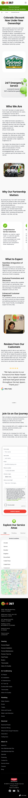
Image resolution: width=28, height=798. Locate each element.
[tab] (5, 533)
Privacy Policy (15, 500)
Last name (6, 455)
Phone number (7, 468)
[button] (25, 2)
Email (5, 461)
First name (6, 449)
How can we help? (8, 480)
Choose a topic (7, 474)
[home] (7, 2)
